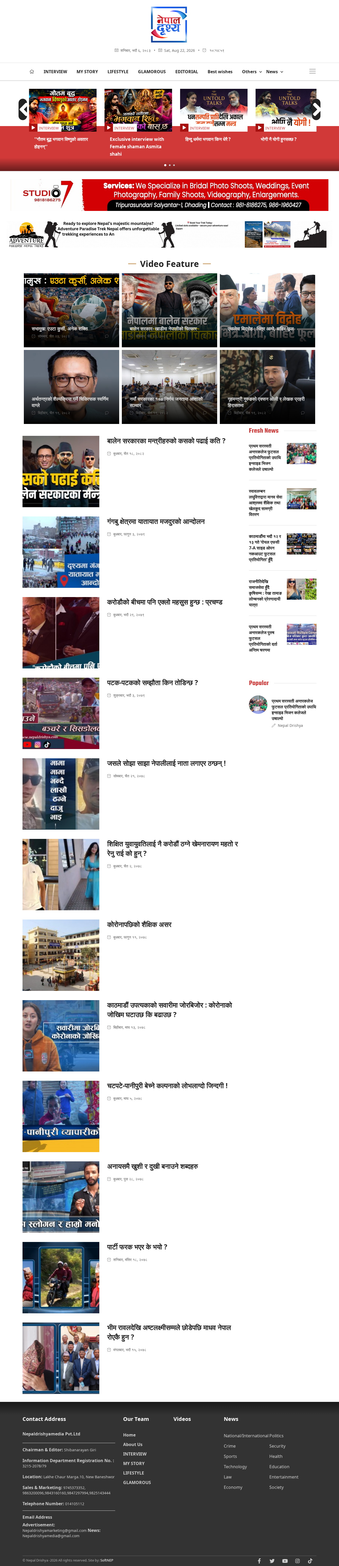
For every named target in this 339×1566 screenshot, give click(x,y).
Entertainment (283, 1477)
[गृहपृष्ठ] (32, 72)
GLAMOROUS (152, 72)
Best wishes (220, 72)
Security (277, 1446)
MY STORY (87, 72)
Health (276, 1456)
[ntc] (169, 196)
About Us (132, 1444)
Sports (230, 1456)
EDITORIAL (186, 72)
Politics (276, 1436)
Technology (235, 1467)
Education (279, 1467)
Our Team (136, 1418)
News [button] (272, 72)
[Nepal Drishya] (169, 42)
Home (129, 1435)
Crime (230, 1446)
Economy (233, 1487)
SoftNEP (106, 1560)
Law (228, 1477)
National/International (246, 1436)
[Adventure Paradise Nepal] (169, 235)
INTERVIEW (55, 72)
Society (276, 1487)
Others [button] (249, 72)
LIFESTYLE (118, 72)
